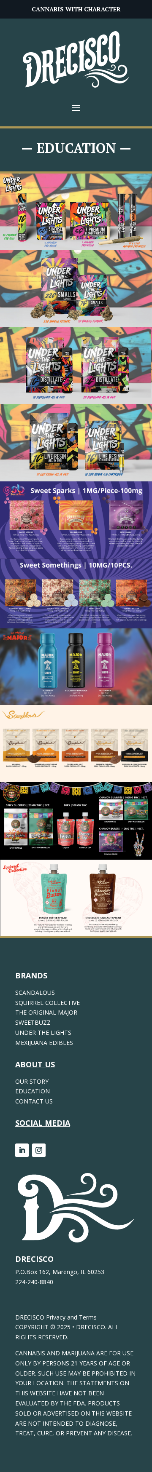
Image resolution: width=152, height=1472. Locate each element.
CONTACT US (34, 1101)
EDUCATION (32, 1091)
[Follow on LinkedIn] (22, 1150)
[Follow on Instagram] (39, 1150)
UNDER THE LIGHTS (43, 1033)
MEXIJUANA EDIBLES (44, 1043)
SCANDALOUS (35, 992)
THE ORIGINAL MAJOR (46, 1012)
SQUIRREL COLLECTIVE (47, 1003)
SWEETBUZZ (33, 1022)
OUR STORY (32, 1081)
